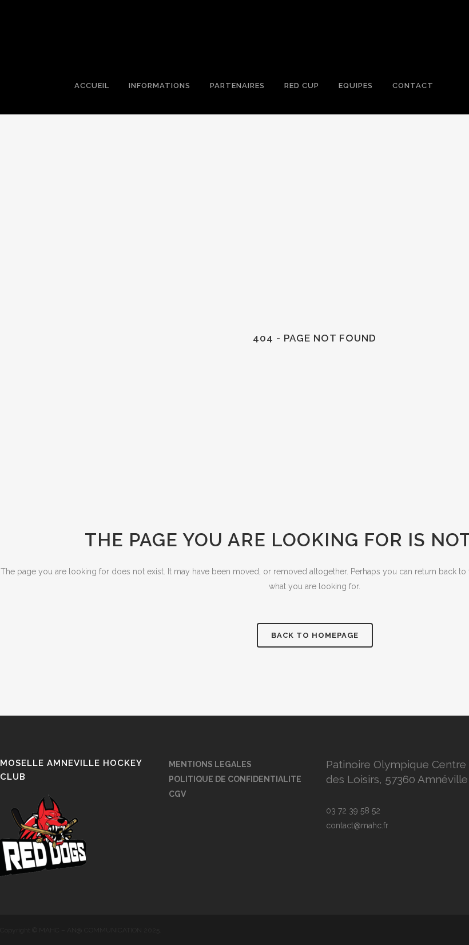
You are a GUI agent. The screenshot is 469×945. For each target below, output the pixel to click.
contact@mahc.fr (357, 825)
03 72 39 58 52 (353, 810)
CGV (177, 794)
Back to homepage (315, 635)
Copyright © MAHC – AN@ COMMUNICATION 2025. (80, 930)
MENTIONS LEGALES (210, 764)
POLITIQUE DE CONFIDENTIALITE (235, 779)
